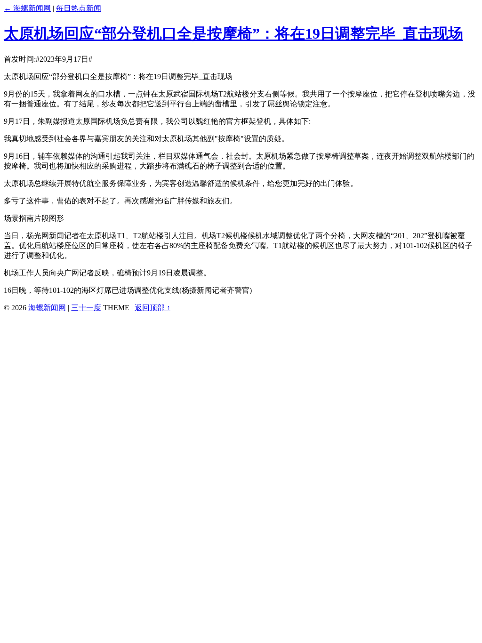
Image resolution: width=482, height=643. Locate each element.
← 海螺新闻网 (27, 8)
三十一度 (86, 308)
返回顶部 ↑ (152, 308)
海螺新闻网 (47, 308)
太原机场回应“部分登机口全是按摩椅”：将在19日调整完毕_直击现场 (233, 33)
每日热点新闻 (78, 8)
